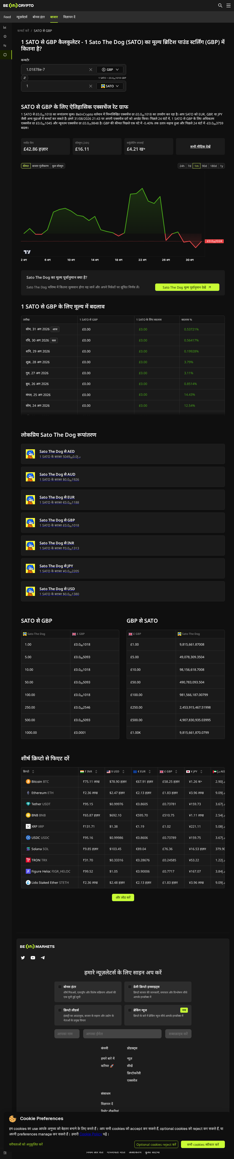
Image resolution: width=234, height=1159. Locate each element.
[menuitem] (6, 27)
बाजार (54, 17)
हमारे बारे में (107, 1058)
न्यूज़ (129, 1058)
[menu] (6, 41)
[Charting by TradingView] (27, 252)
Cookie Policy (91, 1134)
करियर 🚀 (107, 1066)
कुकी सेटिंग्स (152, 1152)
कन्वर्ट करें (23, 30)
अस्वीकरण (135, 1152)
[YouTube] (33, 958)
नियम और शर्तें (94, 1152)
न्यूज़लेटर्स (21, 17)
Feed (7, 17)
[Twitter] (23, 958)
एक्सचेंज (132, 1080)
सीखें (130, 1066)
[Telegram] (43, 958)
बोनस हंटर (39, 17)
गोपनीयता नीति (116, 1152)
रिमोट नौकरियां (110, 1111)
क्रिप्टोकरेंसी (134, 1073)
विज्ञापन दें (69, 17)
